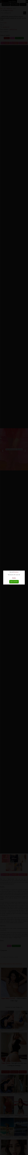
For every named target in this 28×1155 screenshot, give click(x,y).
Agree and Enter (14, 581)
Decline (14, 577)
